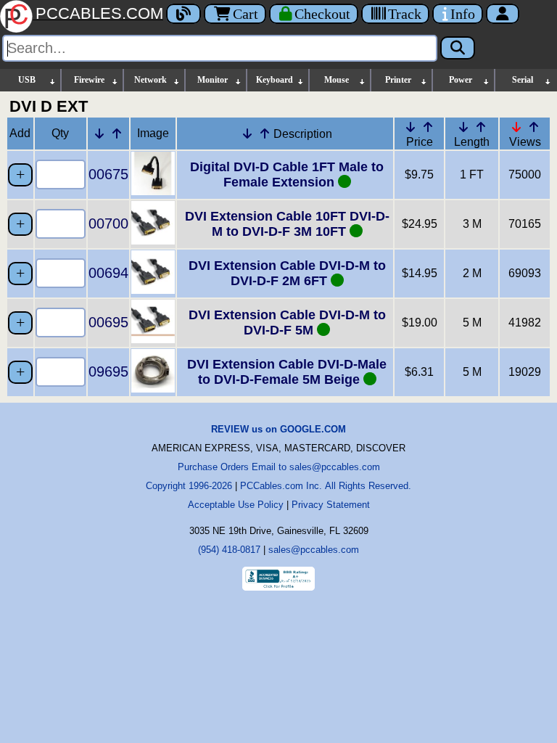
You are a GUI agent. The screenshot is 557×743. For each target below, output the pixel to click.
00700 (108, 223)
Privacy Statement (331, 504)
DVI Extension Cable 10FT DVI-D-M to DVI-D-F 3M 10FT (287, 224)
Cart (245, 14)
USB (27, 80)
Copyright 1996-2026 (189, 485)
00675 (108, 174)
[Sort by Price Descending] (410, 127)
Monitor (212, 80)
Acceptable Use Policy (236, 504)
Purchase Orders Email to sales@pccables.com (279, 466)
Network (150, 80)
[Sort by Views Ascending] (533, 127)
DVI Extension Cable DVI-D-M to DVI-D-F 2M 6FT (287, 273)
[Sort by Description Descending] (247, 133)
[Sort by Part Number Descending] (99, 133)
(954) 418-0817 (229, 549)
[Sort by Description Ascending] (264, 133)
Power (460, 80)
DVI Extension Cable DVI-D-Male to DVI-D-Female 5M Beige (287, 372)
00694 (108, 273)
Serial (522, 80)
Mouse (336, 80)
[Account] (502, 14)
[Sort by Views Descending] (516, 127)
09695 (108, 371)
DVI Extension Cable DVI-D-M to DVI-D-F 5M (287, 322)
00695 (108, 322)
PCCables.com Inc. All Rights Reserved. (325, 485)
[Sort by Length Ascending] (481, 127)
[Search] (457, 47)
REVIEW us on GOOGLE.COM (278, 429)
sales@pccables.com (313, 549)
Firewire (89, 80)
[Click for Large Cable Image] (153, 191)
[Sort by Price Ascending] (428, 127)
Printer (398, 80)
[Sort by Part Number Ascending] (116, 133)
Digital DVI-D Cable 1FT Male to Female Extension (287, 174)
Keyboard (274, 80)
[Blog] (183, 14)
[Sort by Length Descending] (463, 127)
